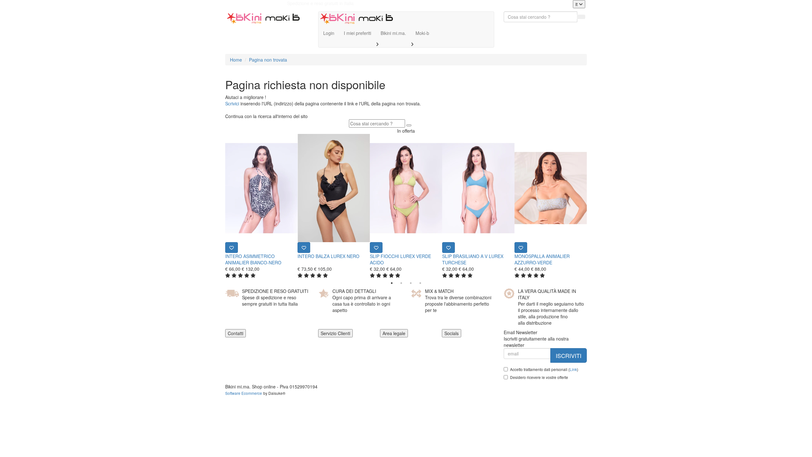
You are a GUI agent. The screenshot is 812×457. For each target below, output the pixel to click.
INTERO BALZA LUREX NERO (328, 256)
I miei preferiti (357, 33)
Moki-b (422, 33)
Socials (451, 333)
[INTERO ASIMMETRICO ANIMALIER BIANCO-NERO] (261, 188)
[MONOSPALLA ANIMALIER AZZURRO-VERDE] (550, 188)
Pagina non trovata (268, 59)
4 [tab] (420, 283)
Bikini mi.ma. (393, 33)
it (577, 4)
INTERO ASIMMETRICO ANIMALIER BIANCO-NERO (253, 259)
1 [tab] (392, 283)
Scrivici (232, 103)
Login (328, 33)
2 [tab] (401, 283)
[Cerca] (581, 17)
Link (573, 369)
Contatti (235, 333)
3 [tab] (411, 283)
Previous (220, 206)
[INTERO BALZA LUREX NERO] (334, 188)
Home (236, 59)
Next (591, 206)
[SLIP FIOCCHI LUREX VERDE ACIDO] (406, 188)
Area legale (394, 333)
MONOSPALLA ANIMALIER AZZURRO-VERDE (542, 259)
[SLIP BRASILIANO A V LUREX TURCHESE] (478, 188)
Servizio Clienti (335, 333)
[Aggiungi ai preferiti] (231, 247)
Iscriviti (568, 355)
